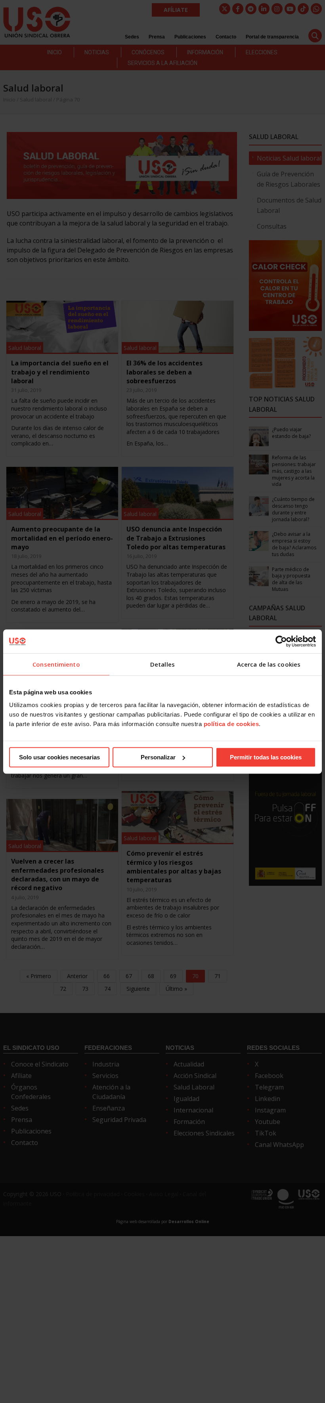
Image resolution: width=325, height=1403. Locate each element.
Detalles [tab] (162, 664)
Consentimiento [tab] (56, 664)
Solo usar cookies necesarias (59, 757)
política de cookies (231, 724)
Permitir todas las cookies (266, 757)
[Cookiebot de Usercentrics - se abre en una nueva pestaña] (281, 641)
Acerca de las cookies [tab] (268, 664)
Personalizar (158, 757)
